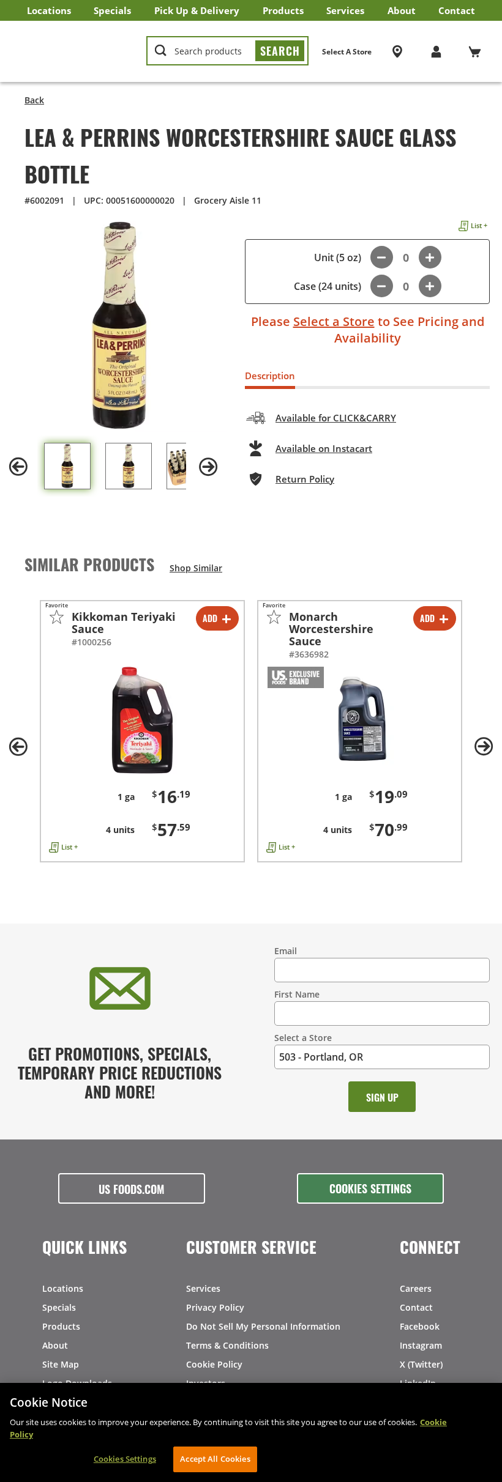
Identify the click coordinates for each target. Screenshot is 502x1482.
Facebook (420, 1326)
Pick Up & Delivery (196, 10)
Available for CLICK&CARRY (335, 418)
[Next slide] (208, 466)
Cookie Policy (214, 1364)
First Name (297, 994)
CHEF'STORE (74, 51)
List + (479, 225)
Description (270, 375)
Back (34, 100)
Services (345, 10)
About (402, 10)
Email (285, 951)
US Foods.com (132, 1188)
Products (283, 10)
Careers (416, 1288)
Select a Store (334, 321)
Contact (456, 10)
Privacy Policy (215, 1307)
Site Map (60, 1364)
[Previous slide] (18, 466)
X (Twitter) (421, 1364)
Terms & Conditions (227, 1345)
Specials (112, 10)
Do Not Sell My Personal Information (263, 1326)
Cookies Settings (370, 1188)
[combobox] (227, 51)
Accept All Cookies (215, 1458)
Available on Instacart (323, 448)
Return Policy (304, 479)
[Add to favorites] (56, 616)
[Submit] (279, 50)
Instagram (421, 1345)
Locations (49, 10)
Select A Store (347, 51)
